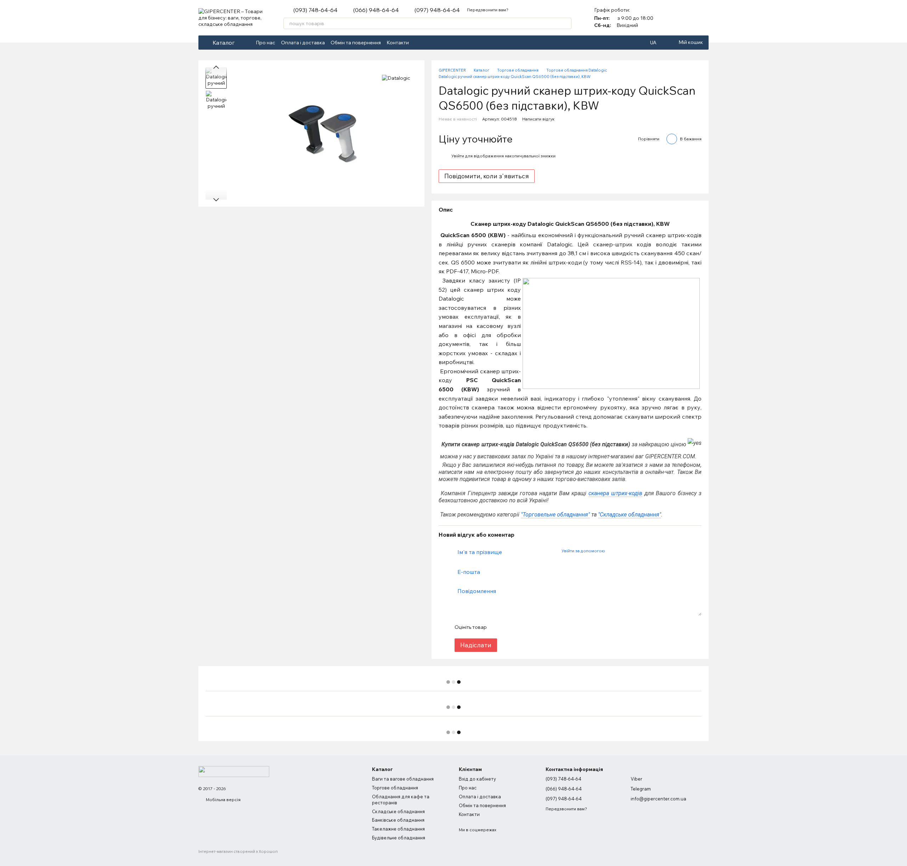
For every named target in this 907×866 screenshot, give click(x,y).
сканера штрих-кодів (615, 493)
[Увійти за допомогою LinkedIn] (635, 551)
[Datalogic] (396, 78)
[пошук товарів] (565, 23)
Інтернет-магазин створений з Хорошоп (238, 851)
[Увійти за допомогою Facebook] (612, 551)
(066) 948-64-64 (376, 10)
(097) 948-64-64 (437, 10)
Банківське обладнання (398, 820)
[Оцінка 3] (520, 627)
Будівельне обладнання (398, 837)
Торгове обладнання (395, 787)
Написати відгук (538, 119)
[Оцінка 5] (543, 627)
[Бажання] (703, 17)
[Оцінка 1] (498, 627)
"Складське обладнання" (629, 514)
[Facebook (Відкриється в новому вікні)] (419, 42)
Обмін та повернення (356, 42)
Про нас (265, 42)
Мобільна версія (223, 799)
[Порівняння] (684, 17)
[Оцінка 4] (532, 627)
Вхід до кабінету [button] (477, 779)
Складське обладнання (398, 811)
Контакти (398, 42)
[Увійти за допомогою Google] (624, 551)
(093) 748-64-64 (315, 10)
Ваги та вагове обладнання (403, 779)
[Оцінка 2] (509, 627)
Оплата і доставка (303, 42)
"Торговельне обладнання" (555, 514)
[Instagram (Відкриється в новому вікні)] (427, 42)
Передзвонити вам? (487, 9)
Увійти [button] (457, 155)
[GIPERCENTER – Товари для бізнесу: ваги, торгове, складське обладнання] (233, 770)
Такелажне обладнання (398, 829)
